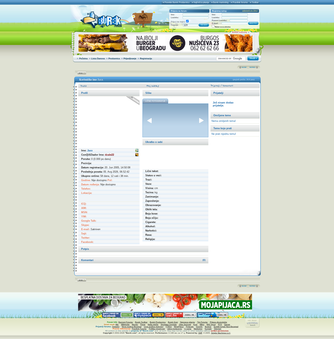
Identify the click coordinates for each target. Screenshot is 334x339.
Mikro (202, 324)
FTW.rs (169, 326)
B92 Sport (211, 324)
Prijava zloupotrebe (218, 322)
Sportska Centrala (169, 324)
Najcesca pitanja (187, 322)
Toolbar (255, 2)
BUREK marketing (239, 32)
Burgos (208, 326)
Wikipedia (125, 324)
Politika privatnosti (157, 329)
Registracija (146, 58)
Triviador (115, 326)
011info (199, 326)
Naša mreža (153, 324)
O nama (187, 329)
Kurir (195, 324)
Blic (117, 324)
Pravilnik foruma (240, 2)
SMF (200, 333)
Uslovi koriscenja (174, 329)
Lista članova (98, 58)
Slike (148, 93)
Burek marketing (220, 2)
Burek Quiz (173, 322)
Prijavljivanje (130, 58)
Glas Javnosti (185, 324)
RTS (220, 324)
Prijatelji (218, 93)
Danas (227, 324)
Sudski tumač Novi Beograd (226, 326)
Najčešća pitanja (201, 2)
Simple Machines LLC (220, 333)
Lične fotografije (155, 101)
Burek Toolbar (141, 322)
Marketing (198, 329)
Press (142, 324)
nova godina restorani (153, 326)
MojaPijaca (179, 326)
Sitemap (217, 329)
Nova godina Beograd (131, 326)
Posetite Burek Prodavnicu (176, 2)
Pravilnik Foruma (139, 329)
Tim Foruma (202, 322)
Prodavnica (114, 58)
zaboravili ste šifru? (250, 11)
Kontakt (208, 329)
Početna (83, 58)
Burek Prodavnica (158, 322)
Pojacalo (190, 326)
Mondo (135, 324)
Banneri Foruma (125, 322)
